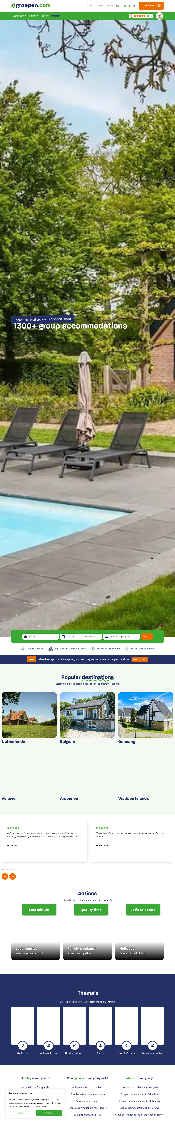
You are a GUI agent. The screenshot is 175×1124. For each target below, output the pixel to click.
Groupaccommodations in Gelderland (139, 1094)
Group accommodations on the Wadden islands (139, 1114)
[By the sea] (22, 1026)
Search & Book (150, 6)
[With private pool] (48, 1026)
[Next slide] (12, 876)
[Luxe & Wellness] (126, 1026)
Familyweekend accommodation (87, 1087)
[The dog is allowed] (74, 1026)
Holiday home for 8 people (35, 1087)
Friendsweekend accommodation (87, 1094)
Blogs (100, 6)
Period (44, 16)
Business (56, 16)
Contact (109, 6)
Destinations (18, 16)
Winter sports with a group (87, 1114)
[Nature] (100, 1026)
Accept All (49, 1113)
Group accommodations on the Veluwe (139, 1108)
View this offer (139, 659)
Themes (33, 16)
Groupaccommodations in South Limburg (139, 1101)
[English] (118, 6)
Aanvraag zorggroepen (87, 1101)
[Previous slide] (5, 876)
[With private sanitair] (152, 1026)
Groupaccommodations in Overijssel (139, 1087)
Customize (22, 1113)
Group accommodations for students (87, 1108)
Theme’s (91, 6)
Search (146, 636)
